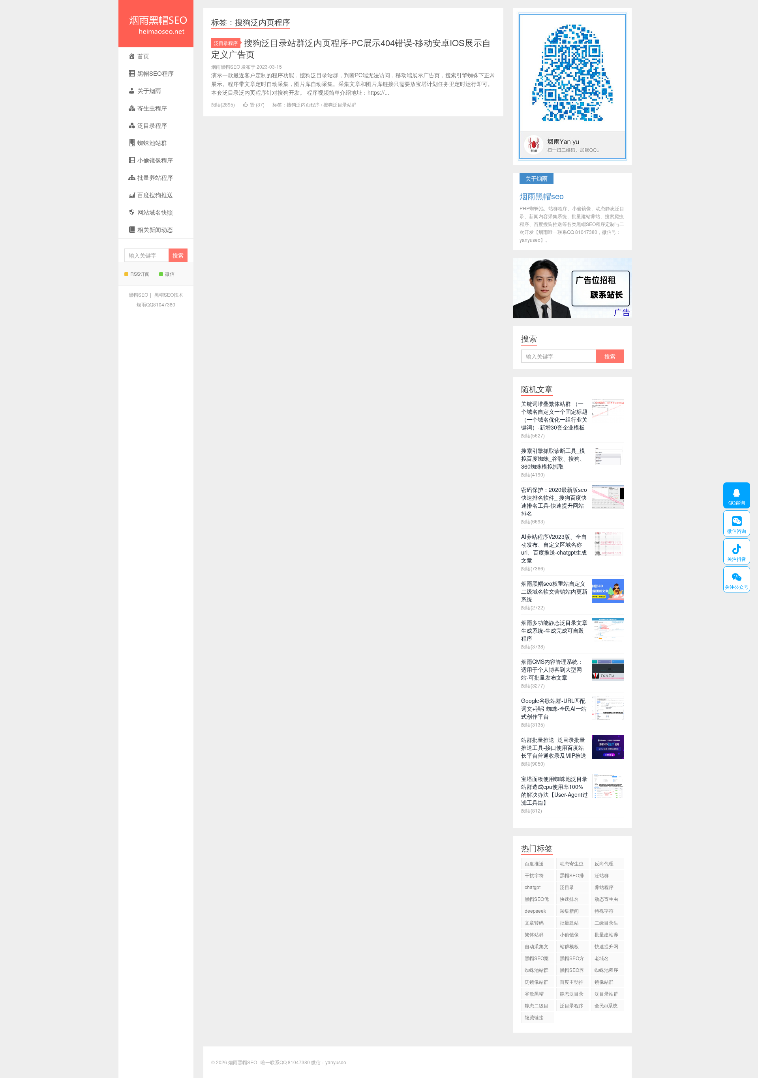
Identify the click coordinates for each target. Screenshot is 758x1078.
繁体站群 (534, 934)
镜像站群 (604, 981)
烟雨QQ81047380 (156, 304)
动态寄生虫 (572, 863)
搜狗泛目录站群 (339, 104)
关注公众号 (736, 579)
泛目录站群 (606, 993)
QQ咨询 (734, 495)
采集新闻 (569, 910)
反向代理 (604, 863)
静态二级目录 (536, 1006)
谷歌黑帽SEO (534, 994)
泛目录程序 (226, 42)
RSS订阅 (140, 273)
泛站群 (602, 875)
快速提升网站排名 (606, 947)
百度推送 (534, 863)
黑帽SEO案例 (537, 959)
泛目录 (567, 887)
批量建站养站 (606, 935)
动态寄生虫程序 (606, 899)
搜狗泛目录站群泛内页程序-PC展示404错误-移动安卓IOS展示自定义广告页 (351, 48)
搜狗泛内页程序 (303, 104)
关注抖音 (734, 551)
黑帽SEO (138, 294)
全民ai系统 (606, 1005)
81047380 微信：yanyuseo (317, 1062)
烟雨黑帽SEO (155, 23)
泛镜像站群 (536, 981)
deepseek (535, 910)
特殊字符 (604, 910)
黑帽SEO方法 (572, 959)
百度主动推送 (572, 982)
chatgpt (532, 887)
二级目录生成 (606, 923)
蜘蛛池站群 (536, 969)
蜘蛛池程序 (606, 969)
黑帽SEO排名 (572, 876)
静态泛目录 (572, 993)
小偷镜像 (569, 934)
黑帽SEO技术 (168, 294)
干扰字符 (534, 875)
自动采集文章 (536, 947)
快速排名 (569, 898)
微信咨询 (734, 523)
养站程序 (604, 887)
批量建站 (569, 922)
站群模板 (569, 946)
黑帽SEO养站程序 (572, 970)
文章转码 (534, 922)
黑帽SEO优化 (537, 899)
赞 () (257, 104)
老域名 (602, 958)
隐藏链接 (534, 1017)
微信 (169, 273)
